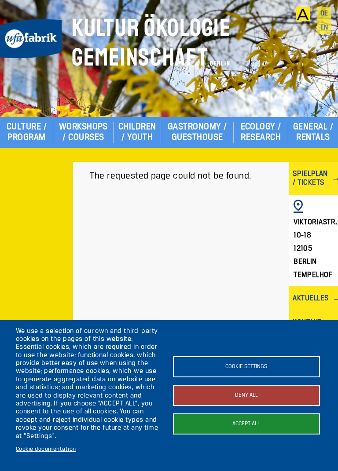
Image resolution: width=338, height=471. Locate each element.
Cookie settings (246, 366)
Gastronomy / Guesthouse (197, 132)
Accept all (246, 424)
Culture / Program (27, 132)
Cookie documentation (46, 449)
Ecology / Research (261, 132)
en (324, 27)
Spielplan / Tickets (310, 178)
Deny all (246, 395)
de (324, 13)
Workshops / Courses (83, 132)
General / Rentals (313, 132)
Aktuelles (310, 298)
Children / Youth (137, 132)
